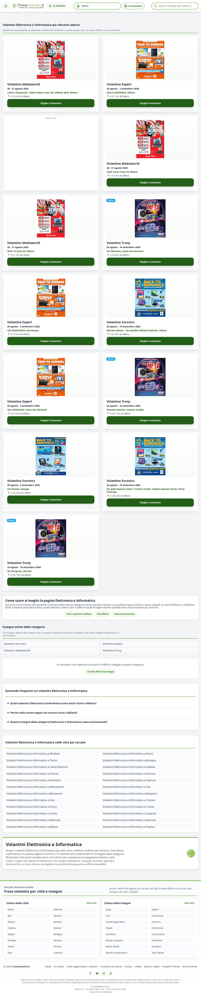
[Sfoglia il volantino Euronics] (150, 297)
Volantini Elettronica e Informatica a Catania (129, 767)
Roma (11, 909)
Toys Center (158, 952)
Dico (108, 915)
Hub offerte (103, 614)
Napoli (11, 934)
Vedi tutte (91, 903)
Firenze (57, 946)
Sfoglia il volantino (50, 103)
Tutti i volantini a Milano (78, 614)
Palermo (58, 909)
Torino (11, 946)
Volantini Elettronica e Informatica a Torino (31, 760)
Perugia (12, 940)
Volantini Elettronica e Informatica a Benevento (34, 793)
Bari (10, 915)
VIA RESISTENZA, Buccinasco (23, 330)
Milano (11, 921)
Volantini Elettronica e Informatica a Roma (128, 753)
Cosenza (58, 952)
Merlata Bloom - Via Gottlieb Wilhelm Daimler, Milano (137, 330)
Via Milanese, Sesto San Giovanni (125, 250)
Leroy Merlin (158, 934)
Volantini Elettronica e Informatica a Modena (33, 753)
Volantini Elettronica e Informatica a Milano (32, 827)
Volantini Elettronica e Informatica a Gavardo (129, 813)
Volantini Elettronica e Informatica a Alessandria (35, 787)
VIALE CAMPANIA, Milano (121, 92)
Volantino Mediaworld (17, 650)
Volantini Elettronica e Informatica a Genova (129, 773)
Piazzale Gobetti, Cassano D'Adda (125, 409)
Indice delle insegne (117, 903)
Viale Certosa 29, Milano (20, 250)
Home (48, 966)
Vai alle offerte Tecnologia (100, 671)
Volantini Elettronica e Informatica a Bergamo (130, 793)
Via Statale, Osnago (18, 488)
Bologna (58, 934)
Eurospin (156, 946)
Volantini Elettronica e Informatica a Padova (129, 827)
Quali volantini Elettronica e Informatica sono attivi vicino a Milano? (53, 703)
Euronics (156, 921)
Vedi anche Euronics (124, 614)
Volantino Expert (112, 643)
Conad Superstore (115, 921)
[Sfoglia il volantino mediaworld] (51, 60)
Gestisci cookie (151, 966)
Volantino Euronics (15, 643)
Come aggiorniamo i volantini (82, 966)
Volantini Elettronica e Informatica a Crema (128, 806)
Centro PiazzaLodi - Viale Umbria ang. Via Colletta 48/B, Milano (42, 92)
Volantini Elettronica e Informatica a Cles (30, 800)
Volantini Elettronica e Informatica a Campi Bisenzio (37, 767)
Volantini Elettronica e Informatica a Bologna (129, 760)
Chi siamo (59, 966)
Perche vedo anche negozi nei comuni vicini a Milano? (44, 712)
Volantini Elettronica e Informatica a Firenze (32, 773)
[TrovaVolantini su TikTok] (110, 973)
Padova (57, 927)
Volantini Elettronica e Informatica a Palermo (129, 780)
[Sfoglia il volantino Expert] (150, 60)
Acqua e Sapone (114, 940)
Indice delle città (17, 903)
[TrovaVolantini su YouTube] (97, 973)
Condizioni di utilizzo (111, 966)
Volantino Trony (112, 650)
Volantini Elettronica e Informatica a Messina (129, 820)
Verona (57, 915)
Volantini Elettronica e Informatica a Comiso (129, 800)
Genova (58, 921)
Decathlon (157, 940)
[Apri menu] (6, 6)
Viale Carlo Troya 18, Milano (122, 171)
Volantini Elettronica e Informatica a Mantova (33, 820)
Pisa (10, 952)
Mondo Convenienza (116, 952)
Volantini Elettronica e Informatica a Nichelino (33, 780)
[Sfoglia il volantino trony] (150, 218)
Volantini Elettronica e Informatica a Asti (126, 787)
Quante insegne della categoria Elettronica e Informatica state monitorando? (59, 722)
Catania (12, 927)
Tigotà (109, 927)
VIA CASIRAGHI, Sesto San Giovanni (27, 409)
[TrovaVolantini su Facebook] (90, 973)
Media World (112, 946)
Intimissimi (157, 927)
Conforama (157, 915)
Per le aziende (189, 966)
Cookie (138, 966)
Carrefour (111, 934)
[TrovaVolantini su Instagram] (103, 973)
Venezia (58, 940)
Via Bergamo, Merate (19, 571)
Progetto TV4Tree (171, 966)
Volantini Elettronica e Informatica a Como (31, 806)
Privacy (128, 966)
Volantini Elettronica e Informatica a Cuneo (31, 813)
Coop (108, 909)
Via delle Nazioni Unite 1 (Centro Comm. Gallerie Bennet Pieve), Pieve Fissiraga (146, 490)
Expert (155, 909)
